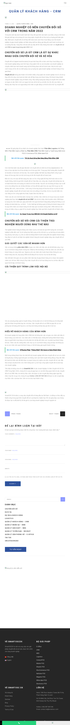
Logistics (9, 518)
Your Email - (11, 459)
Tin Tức (8, 537)
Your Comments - (13, 434)
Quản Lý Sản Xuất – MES (15, 528)
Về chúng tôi (9, 692)
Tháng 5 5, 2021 (10, 23)
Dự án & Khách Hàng (14, 515)
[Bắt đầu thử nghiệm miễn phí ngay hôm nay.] (35, 163)
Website (7, 468)
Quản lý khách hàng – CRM (17, 522)
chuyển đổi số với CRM (25, 199)
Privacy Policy (9, 706)
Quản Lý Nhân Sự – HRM (15, 525)
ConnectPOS (40, 660)
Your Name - (11, 450)
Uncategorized (12, 541)
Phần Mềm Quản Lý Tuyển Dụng (48, 151)
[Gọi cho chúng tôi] (19, 723)
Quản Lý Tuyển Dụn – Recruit (18, 531)
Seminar (7, 699)
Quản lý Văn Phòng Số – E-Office (19, 534)
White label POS (43, 153)
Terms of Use (9, 709)
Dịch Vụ (8, 512)
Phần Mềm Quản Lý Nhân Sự (17, 151)
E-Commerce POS (31, 153)
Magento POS (40, 677)
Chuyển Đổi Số (11, 509)
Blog (6, 703)
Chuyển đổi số (9, 75)
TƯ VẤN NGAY (16, 549)
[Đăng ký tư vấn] (53, 723)
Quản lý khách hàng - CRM (35, 11)
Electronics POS (41, 684)
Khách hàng (8, 696)
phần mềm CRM (23, 247)
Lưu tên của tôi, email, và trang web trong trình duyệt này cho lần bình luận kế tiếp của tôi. (35, 476)
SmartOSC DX (28, 368)
